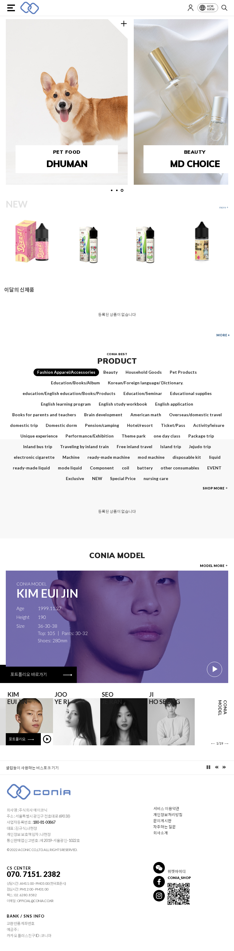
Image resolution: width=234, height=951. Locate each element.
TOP (226, 946)
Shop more (214, 488)
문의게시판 (162, 821)
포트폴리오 (17, 739)
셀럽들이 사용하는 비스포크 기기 (32, 768)
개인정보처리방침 (168, 814)
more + (223, 335)
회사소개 (160, 833)
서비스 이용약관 (166, 808)
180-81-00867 (44, 822)
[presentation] (218, 743)
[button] (112, 190)
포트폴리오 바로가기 (29, 674)
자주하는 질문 (164, 827)
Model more (212, 566)
